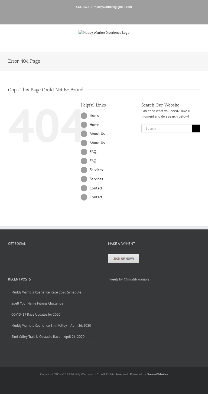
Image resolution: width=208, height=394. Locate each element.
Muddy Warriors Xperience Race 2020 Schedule (46, 292)
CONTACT (83, 7)
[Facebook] (9, 256)
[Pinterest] (23, 256)
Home (94, 115)
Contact (96, 188)
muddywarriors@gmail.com (113, 7)
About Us (97, 133)
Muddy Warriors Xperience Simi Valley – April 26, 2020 (51, 325)
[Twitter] (16, 256)
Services (96, 169)
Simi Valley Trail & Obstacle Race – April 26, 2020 (47, 336)
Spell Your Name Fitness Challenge (37, 303)
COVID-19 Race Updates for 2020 (35, 314)
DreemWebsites (157, 374)
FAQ (93, 151)
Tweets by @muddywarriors (128, 279)
